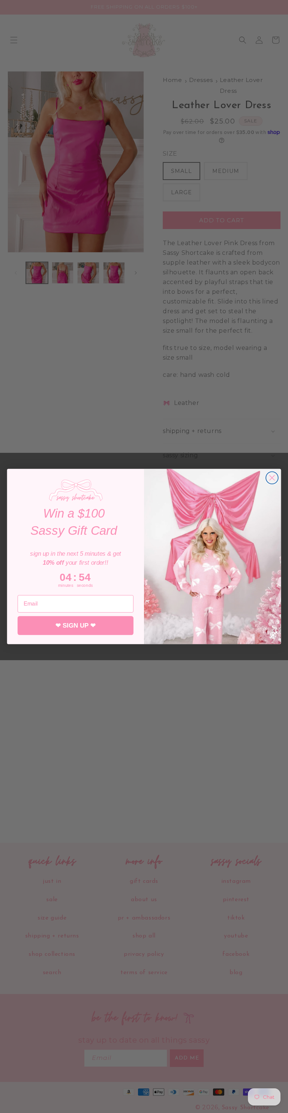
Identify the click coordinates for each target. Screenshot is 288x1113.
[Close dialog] (272, 478)
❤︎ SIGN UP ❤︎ (76, 625)
